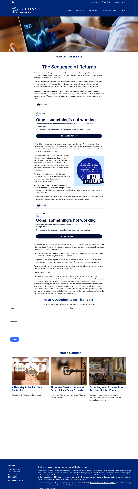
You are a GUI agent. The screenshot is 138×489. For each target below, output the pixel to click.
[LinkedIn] (13, 2)
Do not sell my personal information (80, 485)
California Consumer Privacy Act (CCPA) (103, 483)
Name (12, 308)
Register (116, 2)
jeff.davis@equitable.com (16, 480)
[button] (69, 10)
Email (72, 308)
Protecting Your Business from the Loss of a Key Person (106, 389)
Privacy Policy (106, 2)
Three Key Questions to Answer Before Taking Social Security (68, 389)
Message (13, 321)
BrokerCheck (82, 467)
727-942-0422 (17, 469)
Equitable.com (94, 2)
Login (123, 2)
